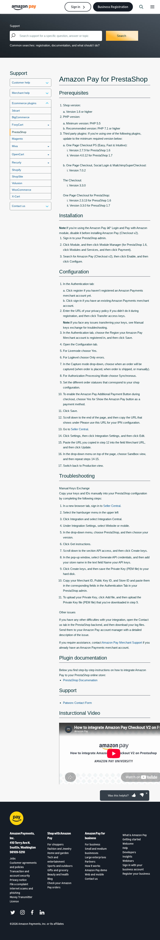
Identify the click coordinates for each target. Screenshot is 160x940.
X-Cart (16, 196)
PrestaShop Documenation (80, 680)
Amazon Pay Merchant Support (122, 642)
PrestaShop (19, 132)
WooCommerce (21, 189)
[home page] (24, 7)
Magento (17, 138)
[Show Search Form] (141, 6)
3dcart (16, 110)
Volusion (17, 183)
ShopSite (17, 176)
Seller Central (79, 429)
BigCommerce (20, 117)
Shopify (16, 169)
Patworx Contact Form (77, 702)
